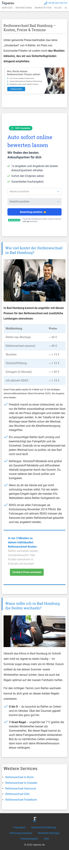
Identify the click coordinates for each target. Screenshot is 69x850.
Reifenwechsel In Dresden (21, 783)
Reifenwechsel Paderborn (21, 799)
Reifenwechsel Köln (17, 794)
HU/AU (58, 8)
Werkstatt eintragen (49, 833)
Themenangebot (29, 838)
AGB (46, 838)
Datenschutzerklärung (43, 827)
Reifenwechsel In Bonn (19, 777)
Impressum (19, 827)
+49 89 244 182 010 (57, 3)
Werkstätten (43, 8)
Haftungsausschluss (20, 833)
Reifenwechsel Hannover (20, 788)
